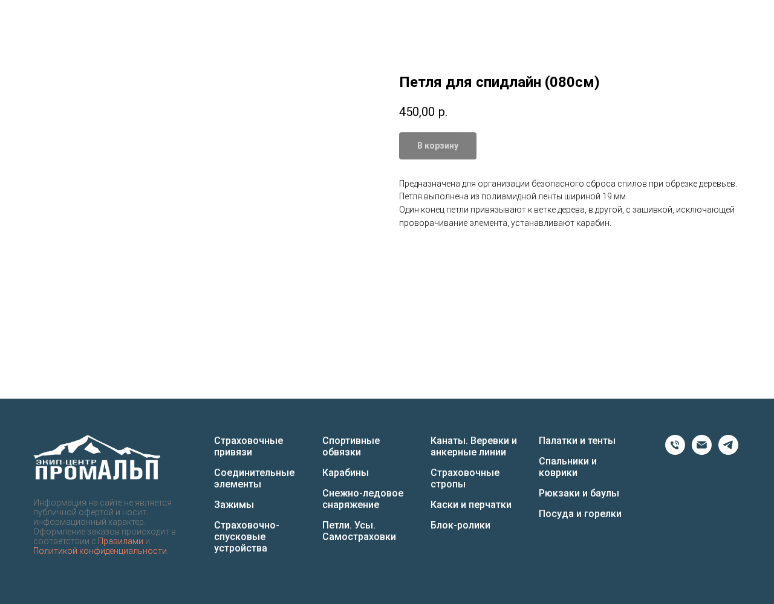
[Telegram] (728, 451)
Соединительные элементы (254, 478)
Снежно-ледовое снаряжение (362, 498)
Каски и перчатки (471, 504)
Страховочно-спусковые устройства (246, 536)
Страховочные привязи (248, 446)
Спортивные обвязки (351, 446)
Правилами (120, 541)
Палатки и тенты (577, 440)
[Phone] (675, 451)
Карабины (345, 472)
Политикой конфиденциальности (100, 551)
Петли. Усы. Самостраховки (359, 530)
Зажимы (234, 504)
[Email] (702, 451)
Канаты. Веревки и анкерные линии (474, 446)
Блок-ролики (460, 525)
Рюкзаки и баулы (579, 493)
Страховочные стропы (465, 478)
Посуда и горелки (580, 513)
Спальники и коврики (568, 466)
